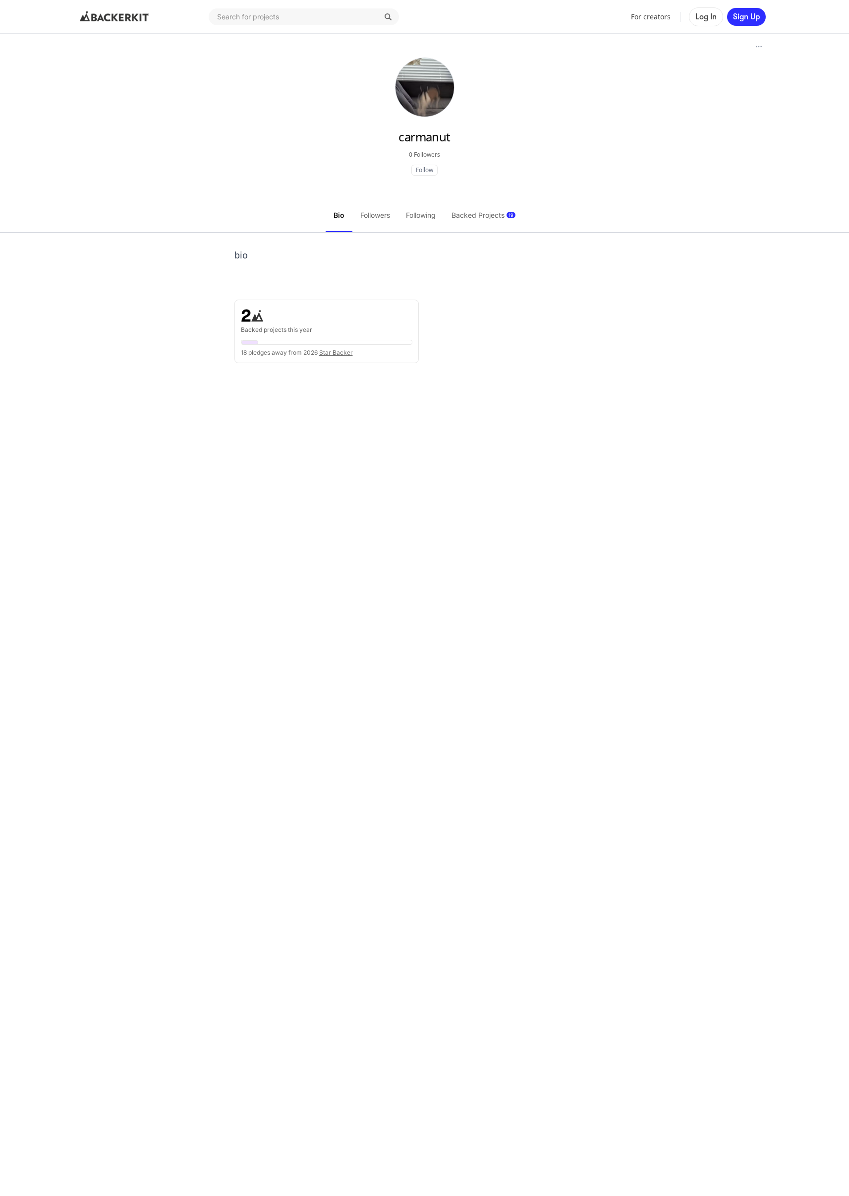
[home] (114, 17)
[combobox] (304, 16)
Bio (339, 215)
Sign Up (746, 16)
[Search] (388, 17)
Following (421, 215)
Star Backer (336, 352)
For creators (651, 16)
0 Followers (424, 154)
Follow (424, 170)
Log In (706, 16)
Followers (375, 215)
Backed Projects (482, 215)
